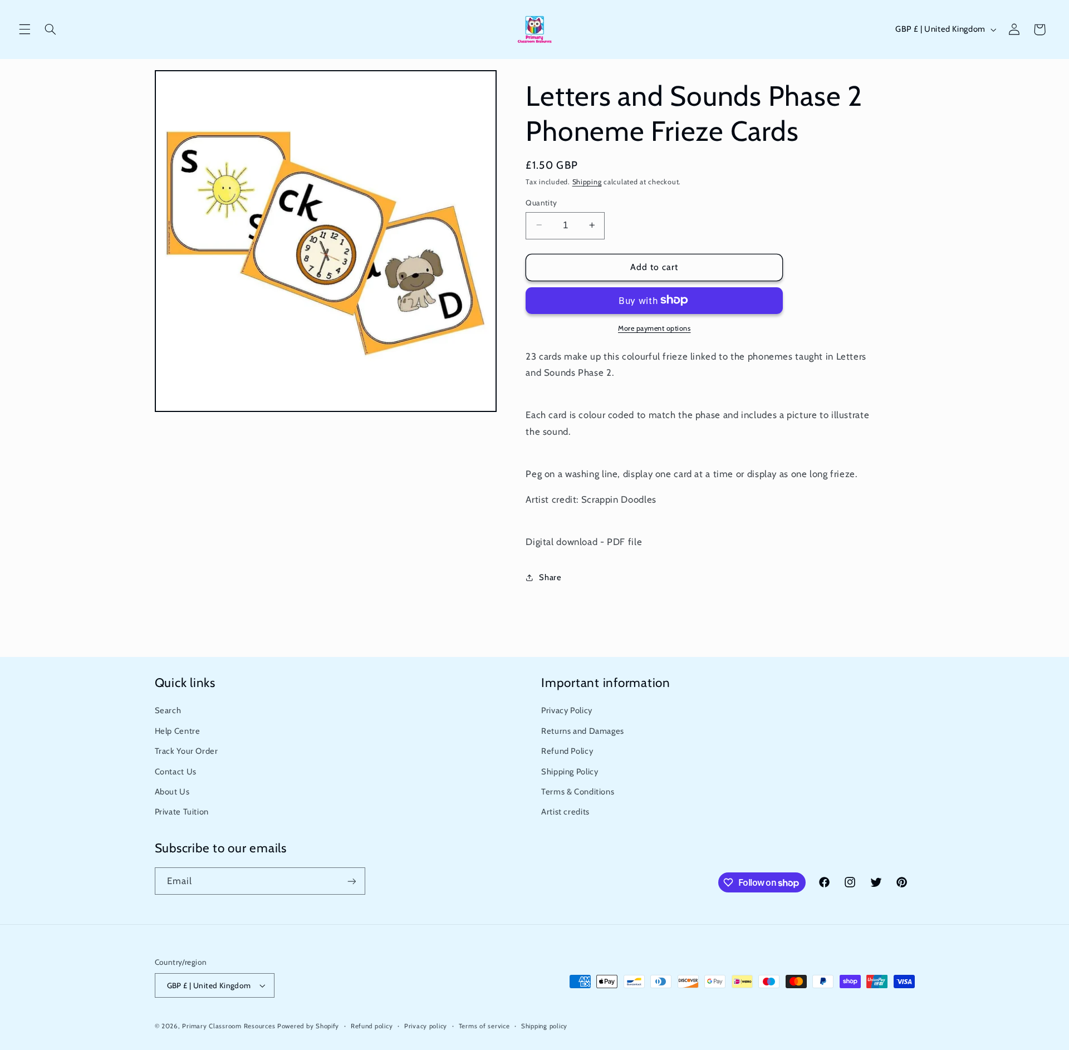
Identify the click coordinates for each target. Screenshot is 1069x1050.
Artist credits (565, 812)
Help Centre (177, 731)
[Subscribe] (351, 881)
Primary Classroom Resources (228, 1026)
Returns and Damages (582, 731)
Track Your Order (186, 751)
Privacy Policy (566, 710)
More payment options (654, 327)
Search (168, 710)
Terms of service (484, 1026)
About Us (172, 792)
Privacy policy (425, 1026)
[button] (24, 29)
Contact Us (176, 772)
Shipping (587, 182)
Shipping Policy (569, 772)
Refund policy (372, 1026)
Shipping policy (544, 1026)
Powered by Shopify (308, 1026)
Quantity (541, 202)
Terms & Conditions (577, 792)
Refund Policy (567, 751)
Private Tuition (182, 812)
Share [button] (550, 577)
